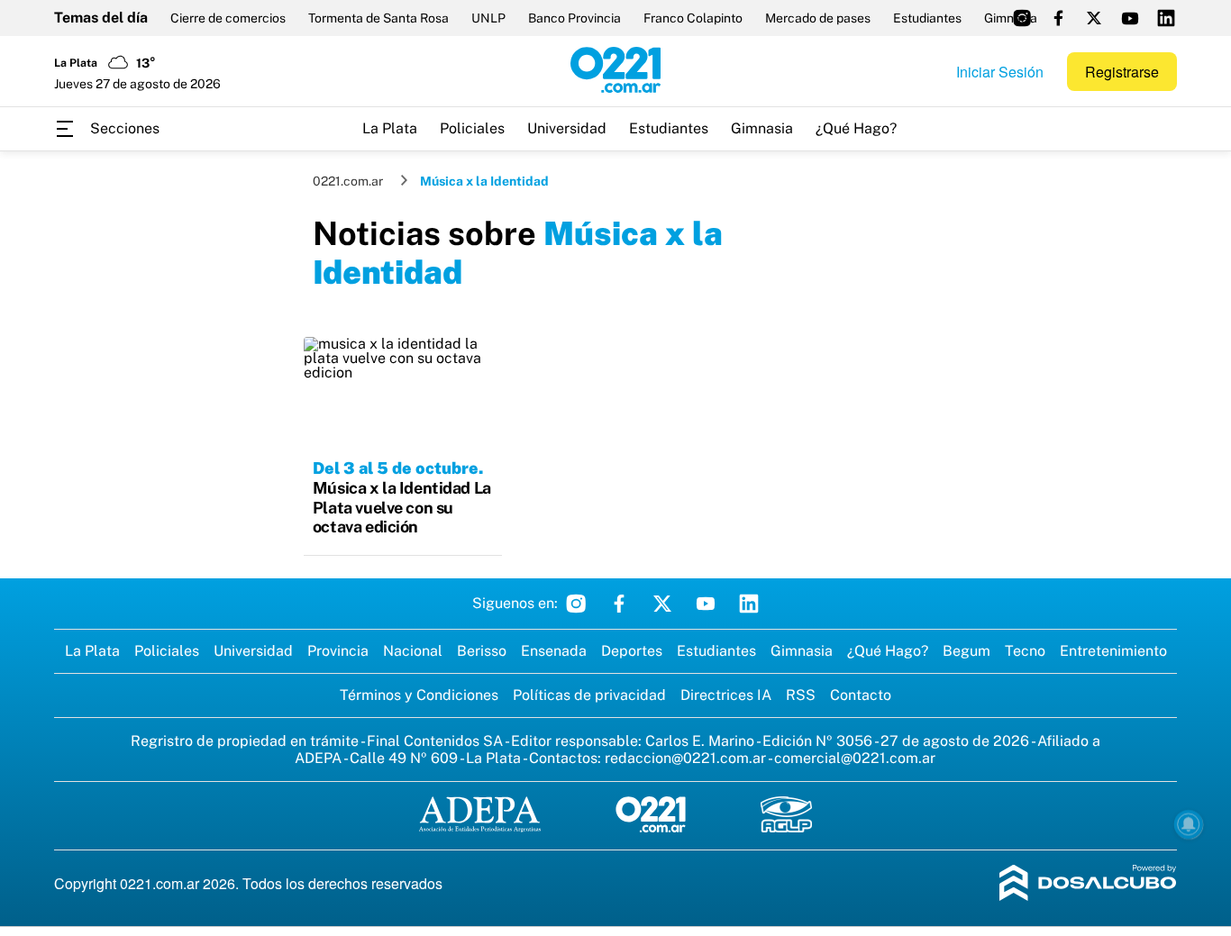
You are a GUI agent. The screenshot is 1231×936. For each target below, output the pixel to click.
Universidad (566, 128)
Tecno (1025, 650)
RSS (801, 695)
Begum (966, 650)
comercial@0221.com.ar (854, 758)
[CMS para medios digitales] (1088, 884)
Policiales (472, 128)
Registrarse (1122, 71)
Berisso (481, 650)
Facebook (619, 603)
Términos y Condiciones (419, 695)
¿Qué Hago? (856, 128)
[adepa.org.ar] (480, 815)
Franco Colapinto (693, 18)
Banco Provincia (574, 18)
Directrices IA (725, 695)
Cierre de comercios (228, 18)
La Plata (389, 128)
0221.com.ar (348, 181)
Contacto (860, 695)
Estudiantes (927, 18)
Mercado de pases (818, 18)
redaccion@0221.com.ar (685, 758)
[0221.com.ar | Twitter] (1094, 18)
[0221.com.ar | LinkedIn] (1166, 18)
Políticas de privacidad (589, 695)
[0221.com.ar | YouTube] (1130, 18)
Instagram (576, 603)
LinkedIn (749, 603)
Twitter (662, 603)
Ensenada (554, 650)
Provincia (338, 650)
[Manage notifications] (1188, 824)
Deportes (631, 650)
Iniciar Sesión (1000, 71)
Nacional (412, 650)
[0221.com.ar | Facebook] (1058, 18)
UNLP (488, 18)
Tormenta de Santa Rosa (378, 18)
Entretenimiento (1113, 650)
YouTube (705, 603)
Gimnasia (762, 128)
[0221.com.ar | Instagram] (1022, 18)
